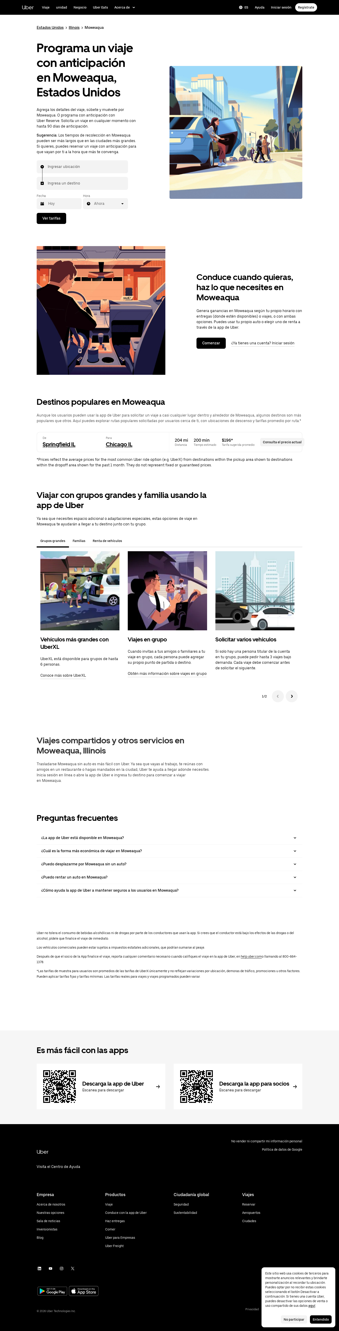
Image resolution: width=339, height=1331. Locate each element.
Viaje (46, 7)
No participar (294, 1319)
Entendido (321, 1319)
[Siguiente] (292, 696)
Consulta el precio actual (282, 442)
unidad (61, 7)
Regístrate (306, 7)
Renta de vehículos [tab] (107, 541)
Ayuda (260, 7)
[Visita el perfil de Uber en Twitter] (72, 1268)
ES (246, 7)
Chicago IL (119, 444)
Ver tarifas (51, 218)
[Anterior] (278, 696)
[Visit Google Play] (52, 1291)
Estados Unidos (50, 27)
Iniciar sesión (281, 7)
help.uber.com (251, 956)
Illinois (74, 27)
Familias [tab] (79, 541)
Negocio (80, 7)
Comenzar (211, 343)
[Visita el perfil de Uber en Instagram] (61, 1268)
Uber (28, 7)
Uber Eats (100, 7)
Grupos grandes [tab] (52, 541)
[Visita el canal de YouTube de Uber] (50, 1268)
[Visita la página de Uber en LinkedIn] (39, 1268)
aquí (311, 1305)
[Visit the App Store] (83, 1291)
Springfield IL (59, 444)
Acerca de (122, 7)
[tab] (129, 540)
